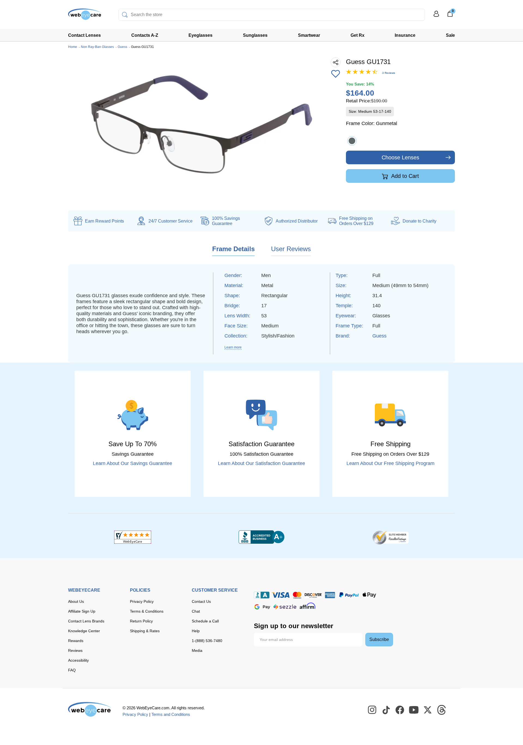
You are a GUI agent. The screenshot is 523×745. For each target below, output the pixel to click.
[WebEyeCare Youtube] (414, 710)
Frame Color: (371, 123)
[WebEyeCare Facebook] (400, 710)
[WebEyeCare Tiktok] (386, 710)
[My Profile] (436, 16)
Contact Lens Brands (86, 621)
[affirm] (307, 605)
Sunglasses (255, 35)
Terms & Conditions (146, 611)
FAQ (72, 670)
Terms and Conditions (170, 714)
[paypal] (349, 595)
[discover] (313, 595)
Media (197, 650)
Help (196, 631)
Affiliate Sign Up (81, 611)
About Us (76, 601)
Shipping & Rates (145, 631)
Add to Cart (404, 176)
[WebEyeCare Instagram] (372, 710)
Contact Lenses (84, 35)
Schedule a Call (205, 621)
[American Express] (330, 595)
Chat (196, 611)
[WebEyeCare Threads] (442, 710)
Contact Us (201, 601)
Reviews (75, 650)
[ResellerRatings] (390, 537)
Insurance (405, 35)
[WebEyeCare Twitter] (428, 710)
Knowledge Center (84, 631)
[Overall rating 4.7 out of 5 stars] (362, 73)
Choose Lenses (400, 157)
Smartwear (309, 35)
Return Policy (141, 621)
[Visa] (281, 595)
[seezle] (284, 606)
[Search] (124, 15)
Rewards (75, 640)
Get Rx (357, 35)
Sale (450, 35)
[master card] (297, 595)
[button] (335, 74)
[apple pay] (369, 595)
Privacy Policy (142, 601)
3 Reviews (388, 72)
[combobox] (271, 15)
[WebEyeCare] (90, 709)
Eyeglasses (200, 35)
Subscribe (379, 639)
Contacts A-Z (144, 35)
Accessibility (78, 660)
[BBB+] (261, 537)
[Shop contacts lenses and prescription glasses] (85, 16)
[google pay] (262, 606)
